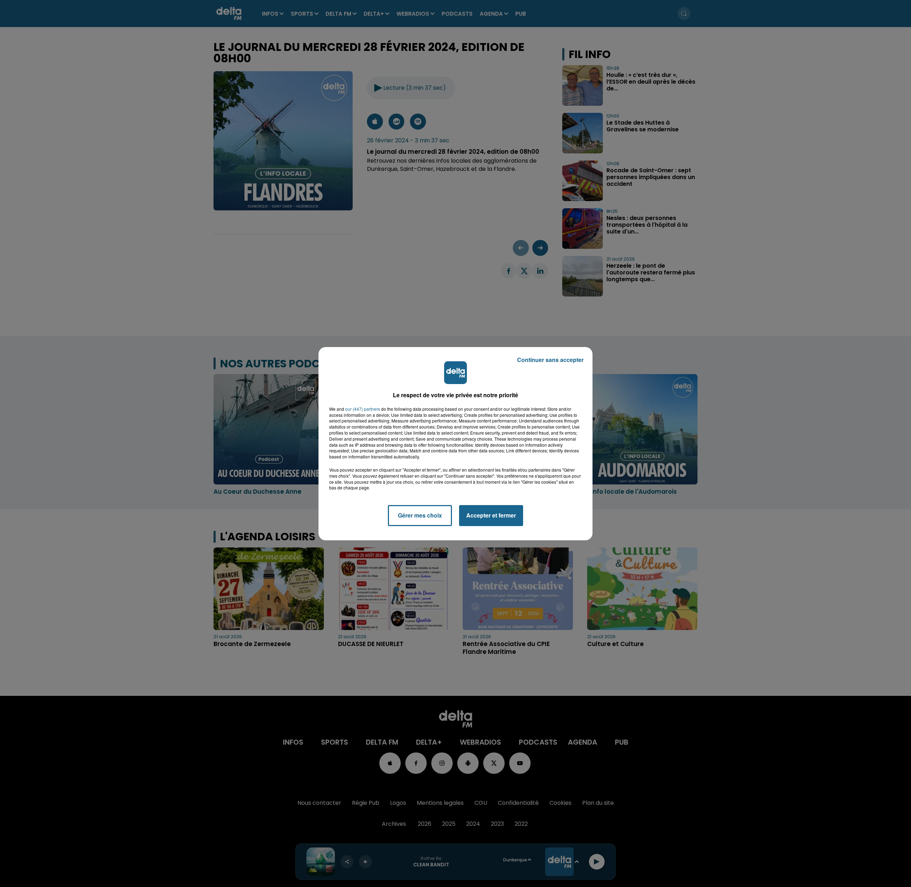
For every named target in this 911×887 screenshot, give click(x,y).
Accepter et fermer (491, 515)
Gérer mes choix (420, 515)
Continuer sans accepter (550, 360)
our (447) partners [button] (362, 409)
